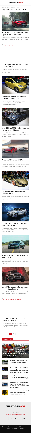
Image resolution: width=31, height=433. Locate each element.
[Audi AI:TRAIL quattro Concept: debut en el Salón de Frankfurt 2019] (15, 276)
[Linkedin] (15, 418)
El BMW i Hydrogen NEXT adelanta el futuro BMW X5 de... (15, 224)
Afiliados (8, 428)
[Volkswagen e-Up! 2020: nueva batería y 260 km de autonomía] (15, 85)
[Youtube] (24, 418)
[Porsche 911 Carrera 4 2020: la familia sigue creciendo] (15, 149)
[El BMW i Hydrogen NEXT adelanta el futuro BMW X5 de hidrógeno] (15, 212)
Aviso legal (4, 426)
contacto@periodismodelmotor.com (15, 414)
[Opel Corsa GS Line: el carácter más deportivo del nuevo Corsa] (15, 21)
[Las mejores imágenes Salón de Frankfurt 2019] (15, 180)
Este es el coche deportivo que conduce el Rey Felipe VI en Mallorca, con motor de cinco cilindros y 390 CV (19, 377)
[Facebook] (7, 418)
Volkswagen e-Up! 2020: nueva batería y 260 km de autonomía (15, 97)
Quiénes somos (15, 428)
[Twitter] (19, 418)
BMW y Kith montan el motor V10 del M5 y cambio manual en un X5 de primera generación (19, 362)
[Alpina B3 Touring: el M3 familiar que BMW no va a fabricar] (15, 244)
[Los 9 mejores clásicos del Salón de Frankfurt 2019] (15, 53)
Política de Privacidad (13, 426)
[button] (2, 3)
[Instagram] (11, 418)
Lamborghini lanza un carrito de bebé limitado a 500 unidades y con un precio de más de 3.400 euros (19, 392)
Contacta (22, 428)
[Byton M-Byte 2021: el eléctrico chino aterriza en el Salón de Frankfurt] (15, 117)
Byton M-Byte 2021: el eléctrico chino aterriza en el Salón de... (15, 129)
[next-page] (20, 334)
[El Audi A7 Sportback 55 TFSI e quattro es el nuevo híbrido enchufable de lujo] (15, 307)
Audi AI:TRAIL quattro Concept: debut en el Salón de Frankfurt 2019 (15, 288)
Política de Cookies (23, 426)
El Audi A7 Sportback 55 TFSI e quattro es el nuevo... (13, 320)
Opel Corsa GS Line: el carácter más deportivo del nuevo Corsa (15, 34)
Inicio (3, 7)
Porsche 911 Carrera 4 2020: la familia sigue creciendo (13, 161)
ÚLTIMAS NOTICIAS (7, 339)
